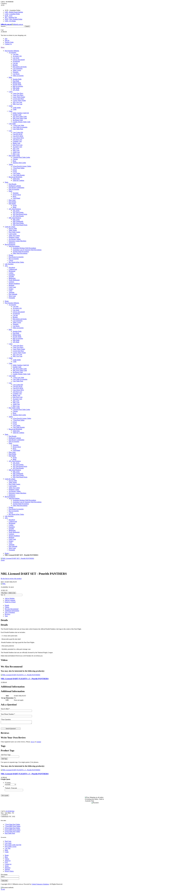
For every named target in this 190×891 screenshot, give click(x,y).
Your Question (6, 719)
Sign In (7, 40)
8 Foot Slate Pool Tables (12, 828)
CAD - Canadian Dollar (12, 14)
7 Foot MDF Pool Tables (12, 826)
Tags (6, 616)
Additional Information (12, 610)
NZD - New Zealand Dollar (13, 19)
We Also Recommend (11, 609)
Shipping (7, 867)
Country (8, 782)
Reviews (7, 614)
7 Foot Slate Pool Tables (12, 824)
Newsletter (4, 874)
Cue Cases (8, 843)
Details (7, 605)
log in (32, 742)
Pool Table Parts (10, 833)
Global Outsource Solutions (40, 884)
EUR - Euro (8, 15)
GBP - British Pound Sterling (14, 12)
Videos (7, 607)
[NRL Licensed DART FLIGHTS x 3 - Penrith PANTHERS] (20, 675)
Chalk (7, 852)
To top (3, 889)
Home (7, 553)
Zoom (3, 560)
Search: (3, 26)
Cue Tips (7, 848)
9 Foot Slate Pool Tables (12, 831)
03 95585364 (10, 811)
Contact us (8, 864)
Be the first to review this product (11, 578)
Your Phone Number (8, 714)
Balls (6, 850)
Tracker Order (9, 42)
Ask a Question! (10, 612)
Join (6, 38)
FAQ (6, 862)
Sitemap (7, 869)
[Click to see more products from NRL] (3, 584)
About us (7, 860)
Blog (6, 857)
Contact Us (8, 44)
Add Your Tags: (6, 755)
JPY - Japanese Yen (11, 17)
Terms (7, 866)
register (39, 742)
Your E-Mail (5, 709)
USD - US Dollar (10, 21)
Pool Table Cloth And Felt (13, 845)
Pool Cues (8, 841)
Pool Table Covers (10, 846)
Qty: (2, 595)
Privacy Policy (9, 871)
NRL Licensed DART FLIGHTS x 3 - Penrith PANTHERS (25, 679)
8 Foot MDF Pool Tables (12, 830)
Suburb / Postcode (11, 788)
